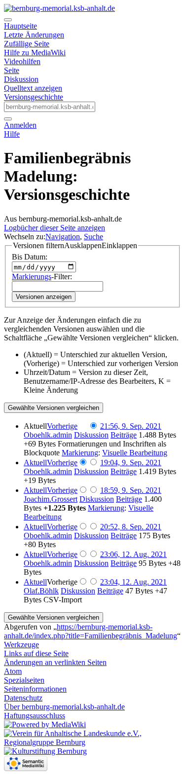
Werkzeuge (21, 644)
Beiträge (124, 435)
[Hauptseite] (59, 8)
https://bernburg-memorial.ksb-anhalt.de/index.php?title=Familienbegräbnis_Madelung (90, 631)
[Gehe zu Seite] (8, 118)
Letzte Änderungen (34, 35)
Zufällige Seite (26, 43)
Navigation (62, 236)
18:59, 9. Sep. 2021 (130, 490)
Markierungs (31, 276)
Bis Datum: (29, 257)
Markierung (80, 452)
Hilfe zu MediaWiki (35, 52)
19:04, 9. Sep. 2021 (130, 462)
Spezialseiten (24, 680)
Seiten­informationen (35, 689)
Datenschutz (23, 698)
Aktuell (35, 462)
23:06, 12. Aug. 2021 (133, 554)
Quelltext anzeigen (33, 88)
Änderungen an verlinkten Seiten (55, 662)
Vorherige (62, 426)
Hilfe (12, 134)
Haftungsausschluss (34, 715)
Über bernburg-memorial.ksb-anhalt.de (64, 707)
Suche (93, 236)
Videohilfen (22, 61)
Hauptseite (20, 26)
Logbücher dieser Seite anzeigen (54, 227)
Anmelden (20, 125)
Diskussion (21, 79)
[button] (75, 245)
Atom (13, 671)
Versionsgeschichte (33, 97)
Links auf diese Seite (36, 653)
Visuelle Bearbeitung (134, 452)
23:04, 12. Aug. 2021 (133, 582)
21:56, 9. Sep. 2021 (130, 426)
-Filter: (42, 276)
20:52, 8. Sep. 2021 (130, 526)
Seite (11, 70)
